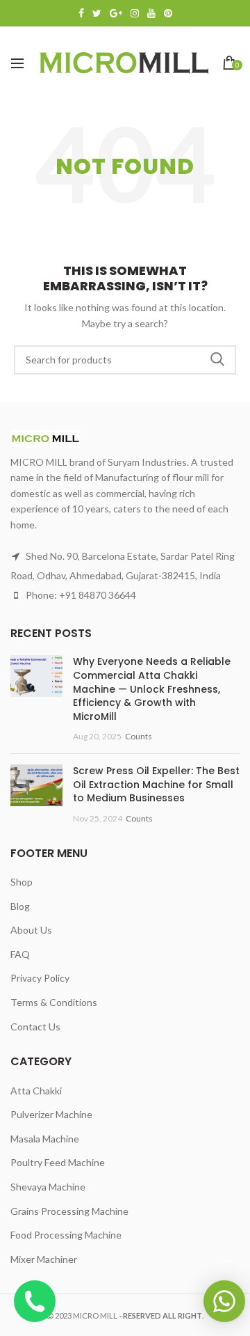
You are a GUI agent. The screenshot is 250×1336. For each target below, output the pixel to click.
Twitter (97, 13)
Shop (21, 882)
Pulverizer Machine (51, 1114)
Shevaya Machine (47, 1187)
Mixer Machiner (43, 1259)
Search (217, 360)
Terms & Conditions (53, 1002)
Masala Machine (44, 1139)
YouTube (151, 13)
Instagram (134, 13)
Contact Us (35, 1026)
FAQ (20, 954)
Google (116, 13)
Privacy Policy (39, 978)
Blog (20, 906)
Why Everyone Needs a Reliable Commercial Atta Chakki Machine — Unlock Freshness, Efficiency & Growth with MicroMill (152, 688)
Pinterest (168, 13)
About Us (31, 930)
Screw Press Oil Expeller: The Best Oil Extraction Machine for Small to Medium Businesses (156, 784)
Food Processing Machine (66, 1235)
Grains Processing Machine (69, 1211)
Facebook (81, 13)
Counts (138, 736)
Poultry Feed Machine (57, 1162)
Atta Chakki (36, 1091)
